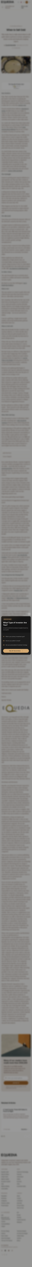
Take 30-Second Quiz (15, 650)
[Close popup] (29, 614)
